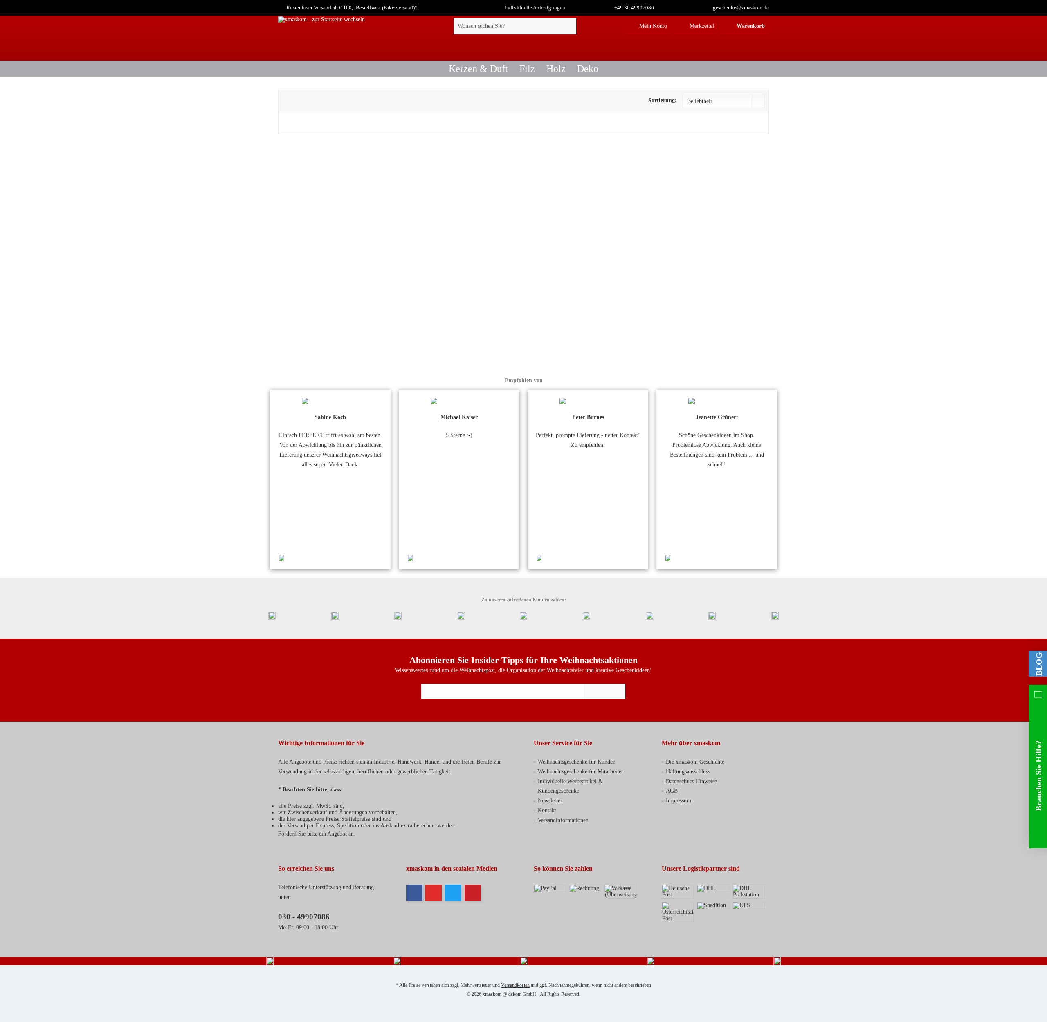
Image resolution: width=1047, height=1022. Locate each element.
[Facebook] (414, 893)
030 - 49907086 (304, 916)
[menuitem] (744, 26)
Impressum (678, 801)
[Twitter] (453, 893)
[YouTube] (433, 893)
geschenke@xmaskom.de (741, 7)
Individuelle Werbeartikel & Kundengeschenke (570, 786)
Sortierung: (662, 100)
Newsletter (550, 801)
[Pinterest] (473, 893)
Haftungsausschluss (688, 772)
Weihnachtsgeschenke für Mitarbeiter (580, 772)
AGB (672, 791)
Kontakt (547, 810)
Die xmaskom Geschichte (695, 762)
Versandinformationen (563, 820)
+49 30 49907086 (634, 7)
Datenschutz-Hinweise (691, 781)
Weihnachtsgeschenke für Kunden (577, 762)
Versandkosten (515, 985)
